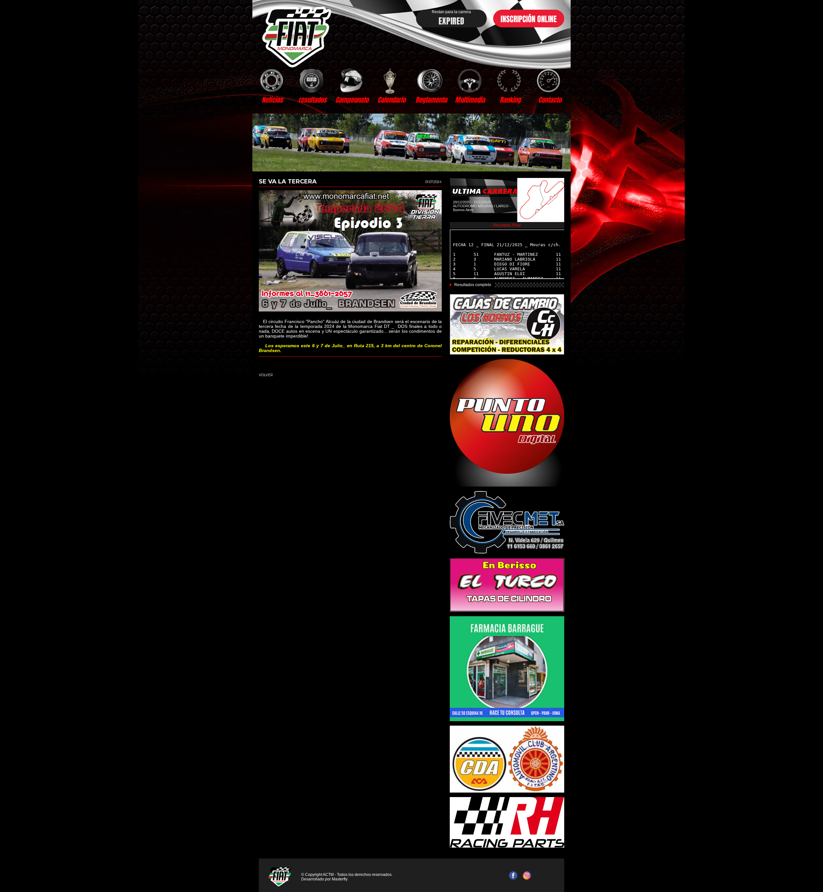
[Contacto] (549, 80)
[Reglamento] (431, 80)
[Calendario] (391, 80)
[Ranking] (510, 80)
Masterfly (340, 879)
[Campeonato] (352, 80)
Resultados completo (472, 285)
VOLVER (266, 375)
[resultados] (312, 80)
